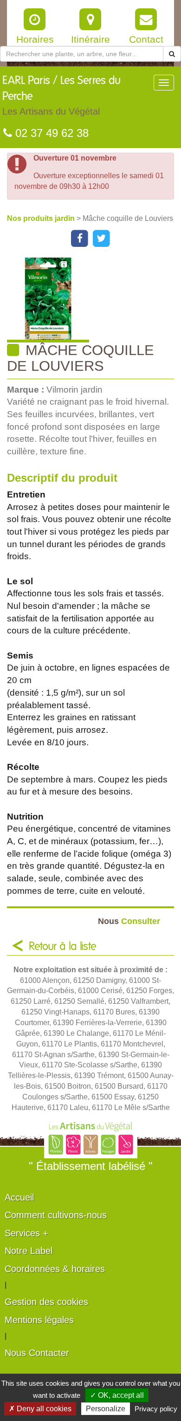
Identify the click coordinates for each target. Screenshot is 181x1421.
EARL (61, 95)
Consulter (129, 921)
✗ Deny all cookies (40, 1409)
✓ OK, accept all (117, 1395)
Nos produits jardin (42, 218)
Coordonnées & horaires (55, 1269)
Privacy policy (156, 1409)
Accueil (19, 1197)
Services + (26, 1233)
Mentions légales (39, 1320)
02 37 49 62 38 (50, 133)
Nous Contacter (37, 1353)
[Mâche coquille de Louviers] (94, 300)
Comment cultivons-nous (56, 1215)
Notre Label (28, 1251)
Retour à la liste (63, 946)
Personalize (105, 1409)
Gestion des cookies (46, 1302)
